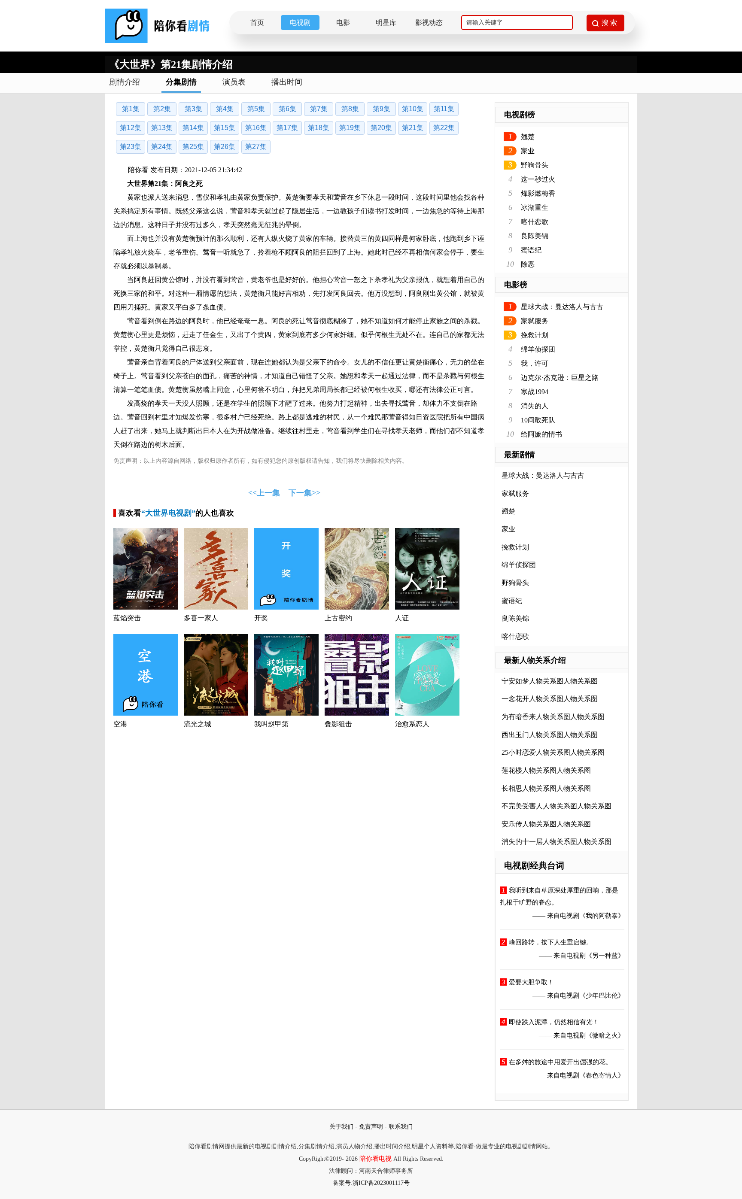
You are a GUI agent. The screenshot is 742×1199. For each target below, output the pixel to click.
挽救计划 (534, 335)
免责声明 (371, 1126)
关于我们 (341, 1126)
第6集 (287, 108)
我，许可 (534, 363)
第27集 (256, 146)
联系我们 (401, 1126)
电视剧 (300, 22)
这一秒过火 (538, 179)
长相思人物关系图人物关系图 (546, 788)
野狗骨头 (534, 165)
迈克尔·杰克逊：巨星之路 (560, 377)
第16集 (256, 127)
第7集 (319, 108)
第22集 (444, 127)
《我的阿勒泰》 (601, 915)
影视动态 (429, 22)
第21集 (412, 127)
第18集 (318, 127)
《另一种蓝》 (605, 955)
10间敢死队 (538, 420)
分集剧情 (181, 82)
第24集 (162, 146)
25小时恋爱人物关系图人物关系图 (553, 752)
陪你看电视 (375, 1158)
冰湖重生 (534, 207)
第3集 (193, 108)
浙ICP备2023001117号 (381, 1183)
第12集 (130, 127)
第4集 (225, 108)
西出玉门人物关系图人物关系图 (550, 734)
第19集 (350, 127)
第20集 (381, 127)
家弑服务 (534, 321)
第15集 (224, 127)
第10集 (412, 108)
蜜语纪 (531, 250)
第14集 (193, 127)
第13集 (162, 127)
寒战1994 (534, 391)
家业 (528, 151)
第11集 (444, 108)
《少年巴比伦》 (601, 995)
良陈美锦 (534, 236)
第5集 (256, 108)
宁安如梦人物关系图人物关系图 (550, 681)
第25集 (193, 146)
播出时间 (286, 82)
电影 (343, 22)
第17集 (287, 127)
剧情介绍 (124, 82)
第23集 (130, 146)
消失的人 (534, 406)
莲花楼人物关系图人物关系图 (546, 770)
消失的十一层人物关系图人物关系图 (556, 841)
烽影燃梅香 (538, 193)
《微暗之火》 (605, 1035)
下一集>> (304, 493)
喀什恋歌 (534, 221)
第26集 (224, 146)
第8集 (350, 108)
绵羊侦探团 (538, 349)
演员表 (234, 82)
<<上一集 (264, 493)
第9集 (381, 108)
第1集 (131, 108)
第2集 (162, 108)
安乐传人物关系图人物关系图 (546, 824)
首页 (257, 22)
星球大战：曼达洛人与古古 (562, 306)
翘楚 (528, 136)
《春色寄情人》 (601, 1075)
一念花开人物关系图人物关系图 (550, 698)
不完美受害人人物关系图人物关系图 (556, 806)
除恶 (528, 264)
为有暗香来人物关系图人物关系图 (553, 716)
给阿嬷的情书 (541, 434)
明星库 (386, 22)
